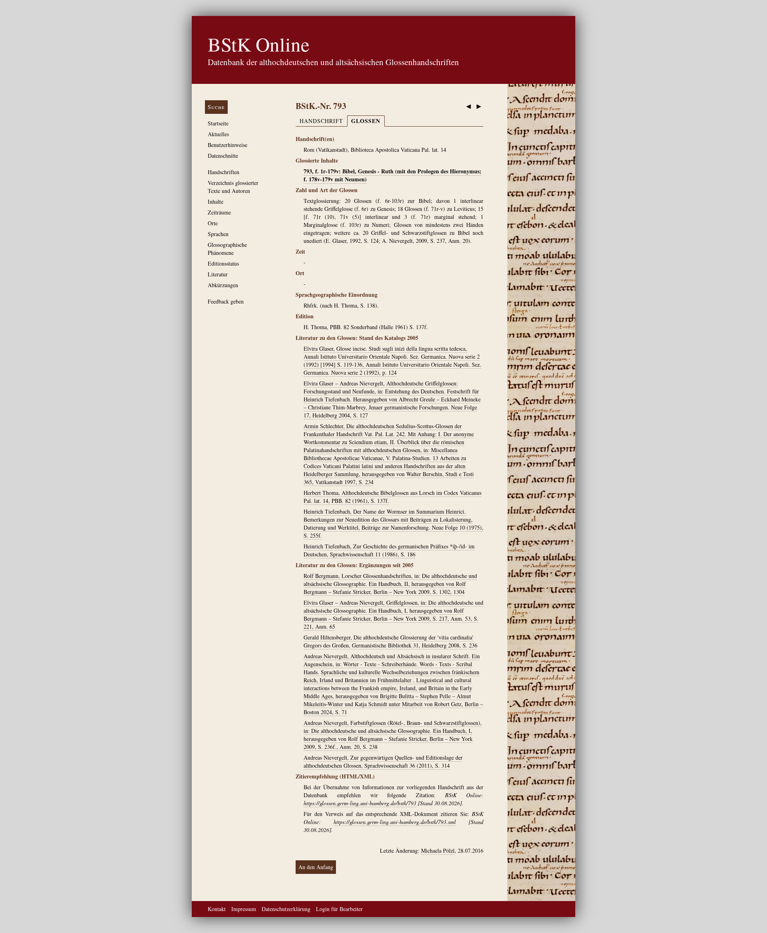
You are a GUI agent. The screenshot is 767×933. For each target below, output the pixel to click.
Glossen (365, 121)
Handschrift (321, 121)
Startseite (218, 123)
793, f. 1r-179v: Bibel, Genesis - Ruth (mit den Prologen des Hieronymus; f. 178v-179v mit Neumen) (392, 175)
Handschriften (223, 172)
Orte (213, 223)
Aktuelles (218, 134)
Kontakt (217, 909)
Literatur (218, 274)
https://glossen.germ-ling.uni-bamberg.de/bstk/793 (360, 803)
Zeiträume (219, 212)
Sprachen (218, 234)
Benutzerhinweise (227, 145)
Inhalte (215, 201)
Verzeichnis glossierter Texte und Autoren (233, 187)
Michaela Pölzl (438, 850)
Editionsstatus (223, 263)
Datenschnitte (223, 155)
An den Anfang (315, 867)
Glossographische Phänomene (227, 248)
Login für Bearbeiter (339, 909)
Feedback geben (226, 301)
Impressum (243, 909)
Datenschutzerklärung (286, 909)
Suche (216, 107)
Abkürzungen (223, 285)
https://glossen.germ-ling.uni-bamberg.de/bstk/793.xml (395, 822)
